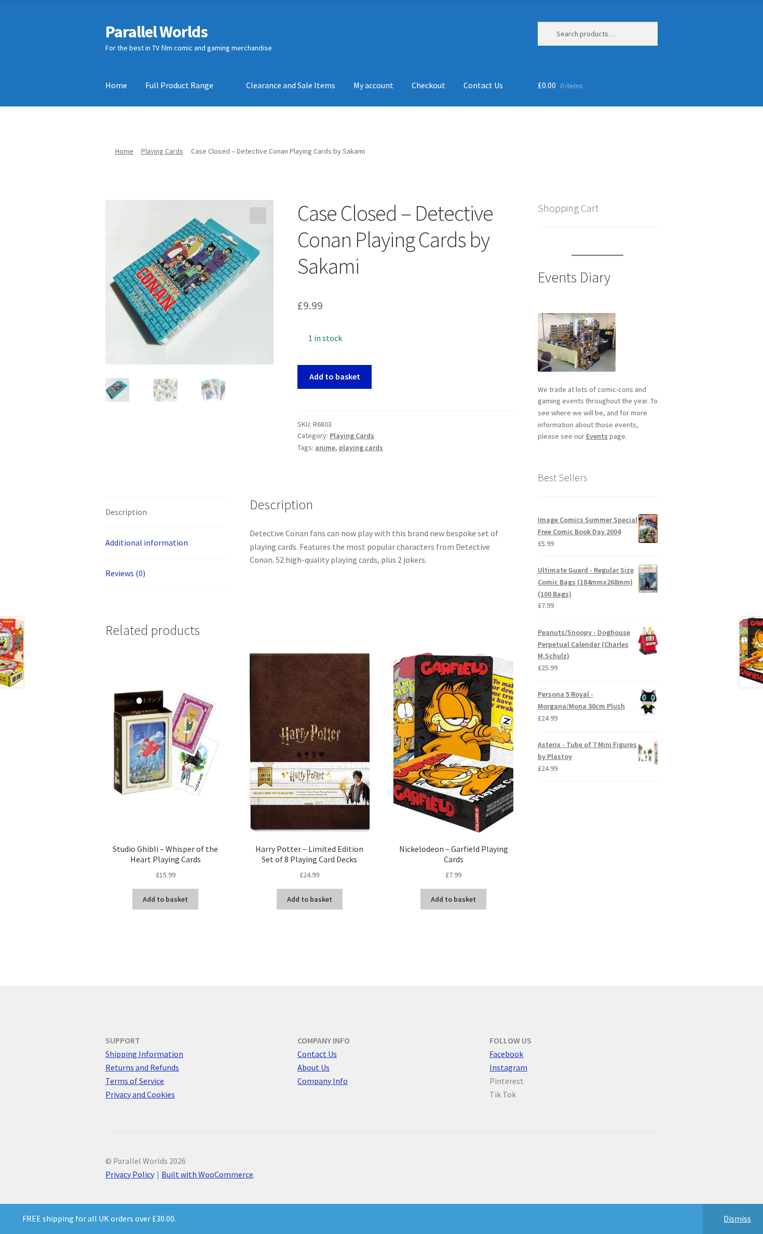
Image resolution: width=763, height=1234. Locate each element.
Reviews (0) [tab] (125, 573)
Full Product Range (179, 85)
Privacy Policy (129, 1174)
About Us (313, 1067)
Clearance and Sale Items (290, 85)
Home (116, 85)
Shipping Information (144, 1054)
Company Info (322, 1081)
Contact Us (483, 85)
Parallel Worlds (156, 31)
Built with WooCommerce (207, 1174)
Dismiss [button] (737, 1218)
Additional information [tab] (146, 542)
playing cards (361, 447)
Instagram (508, 1067)
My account (373, 85)
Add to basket (334, 376)
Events (597, 436)
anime (325, 447)
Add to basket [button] (165, 899)
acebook (508, 1054)
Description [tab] (126, 512)
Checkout (428, 85)
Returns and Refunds (142, 1067)
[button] (258, 215)
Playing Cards (162, 151)
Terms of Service (134, 1081)
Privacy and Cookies (140, 1094)
